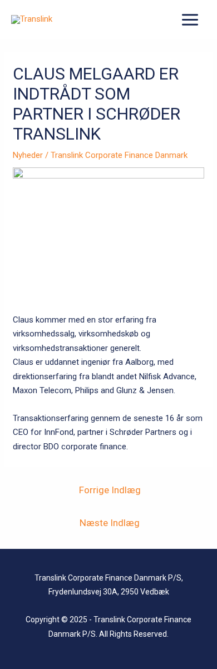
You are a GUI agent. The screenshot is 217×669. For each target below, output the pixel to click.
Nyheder (28, 155)
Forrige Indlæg (110, 489)
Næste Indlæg (110, 522)
